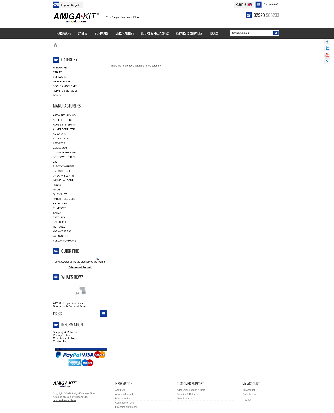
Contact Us (59, 341)
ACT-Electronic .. (64, 120)
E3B (55, 161)
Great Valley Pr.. (64, 175)
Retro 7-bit (60, 203)
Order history (249, 394)
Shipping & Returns (65, 332)
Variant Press (62, 231)
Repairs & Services (65, 91)
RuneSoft (59, 208)
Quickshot (60, 194)
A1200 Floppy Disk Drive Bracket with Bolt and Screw (70, 305)
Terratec (59, 226)
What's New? (72, 277)
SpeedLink (59, 222)
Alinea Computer (64, 129)
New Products (184, 398)
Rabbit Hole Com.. (64, 199)
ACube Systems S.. (64, 124)
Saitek (57, 213)
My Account (249, 390)
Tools (57, 95)
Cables (57, 72)
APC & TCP (59, 143)
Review (247, 400)
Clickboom (60, 148)
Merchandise (61, 81)
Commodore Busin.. (65, 152)
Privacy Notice (61, 335)
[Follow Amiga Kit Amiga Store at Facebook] (327, 42)
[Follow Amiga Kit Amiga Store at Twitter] (327, 48)
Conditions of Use (64, 338)
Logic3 (57, 185)
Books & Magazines (65, 86)
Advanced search (124, 394)
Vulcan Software (64, 240)
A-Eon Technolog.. (65, 115)
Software (59, 77)
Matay (56, 189)
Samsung (59, 217)
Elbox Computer (64, 166)
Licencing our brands (126, 407)
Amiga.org (59, 134)
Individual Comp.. (63, 180)
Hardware (60, 67)
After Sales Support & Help (191, 390)
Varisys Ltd (60, 236)
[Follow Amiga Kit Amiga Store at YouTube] (327, 55)
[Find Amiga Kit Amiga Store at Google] (327, 61)
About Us (120, 390)
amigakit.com (61, 138)
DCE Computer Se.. (65, 157)
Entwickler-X (62, 171)
